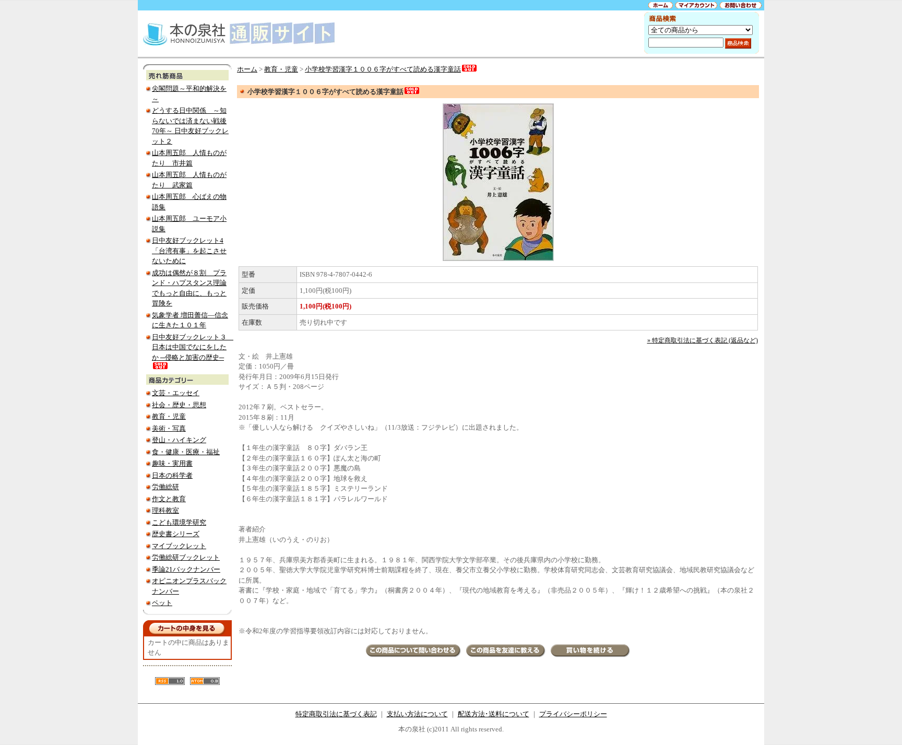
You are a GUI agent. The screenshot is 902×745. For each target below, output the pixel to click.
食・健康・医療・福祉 (186, 452)
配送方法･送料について (493, 714)
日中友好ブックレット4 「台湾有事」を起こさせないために (189, 250)
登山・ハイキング (179, 440)
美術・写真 (169, 428)
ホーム (247, 69)
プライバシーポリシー (573, 714)
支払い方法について (417, 714)
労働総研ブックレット (186, 557)
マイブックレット (179, 546)
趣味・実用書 (172, 463)
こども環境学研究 (179, 522)
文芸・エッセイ (175, 393)
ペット (162, 603)
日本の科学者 (172, 475)
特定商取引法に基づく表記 (336, 714)
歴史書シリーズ (175, 534)
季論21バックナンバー (186, 569)
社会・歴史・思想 (179, 405)
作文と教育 (169, 499)
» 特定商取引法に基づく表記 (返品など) (702, 340)
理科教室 (165, 510)
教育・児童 (169, 416)
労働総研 (165, 487)
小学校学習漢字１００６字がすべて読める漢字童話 (383, 69)
